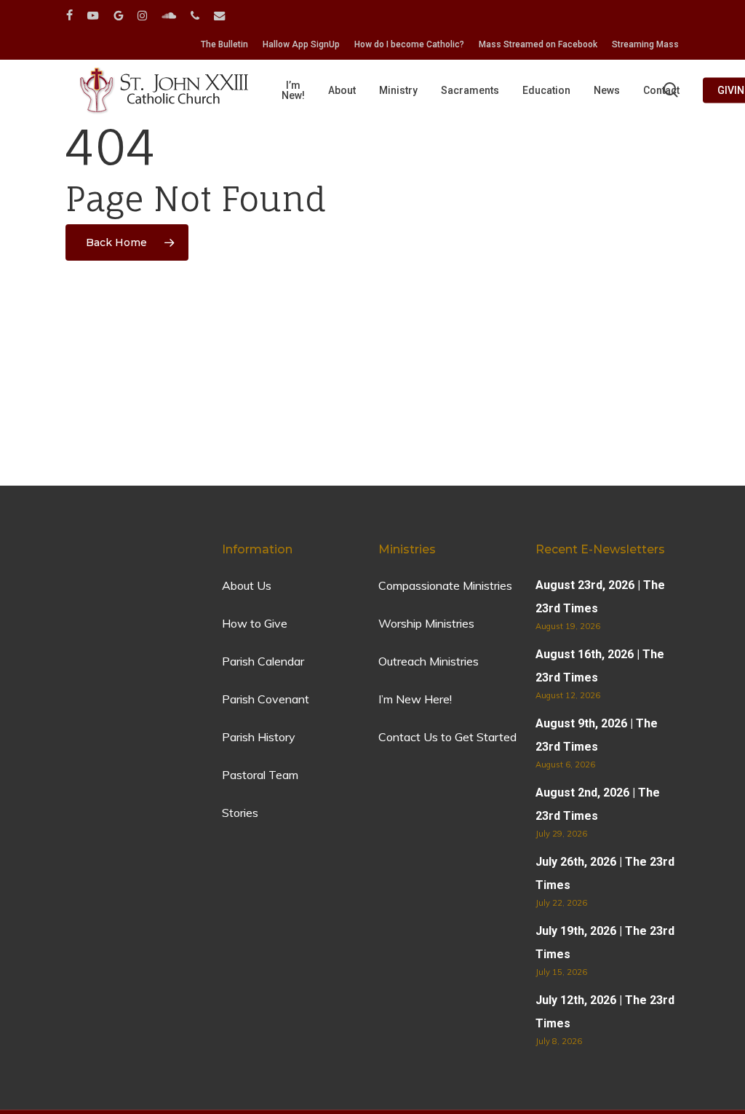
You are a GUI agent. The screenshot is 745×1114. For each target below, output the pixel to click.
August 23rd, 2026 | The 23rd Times (600, 596)
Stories (240, 812)
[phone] (195, 15)
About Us (246, 585)
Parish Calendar (263, 661)
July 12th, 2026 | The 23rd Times (604, 1011)
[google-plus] (118, 15)
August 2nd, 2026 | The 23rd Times (597, 804)
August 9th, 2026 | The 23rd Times (596, 735)
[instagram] (142, 15)
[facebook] (69, 15)
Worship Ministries (426, 623)
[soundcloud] (169, 15)
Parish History (258, 737)
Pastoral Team (260, 774)
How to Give (254, 623)
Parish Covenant (265, 699)
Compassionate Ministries (445, 585)
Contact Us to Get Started (447, 737)
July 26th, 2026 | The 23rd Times (604, 873)
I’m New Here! (415, 699)
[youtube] (93, 15)
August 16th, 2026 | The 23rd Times (599, 665)
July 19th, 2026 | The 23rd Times (604, 942)
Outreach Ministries (428, 661)
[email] (220, 15)
